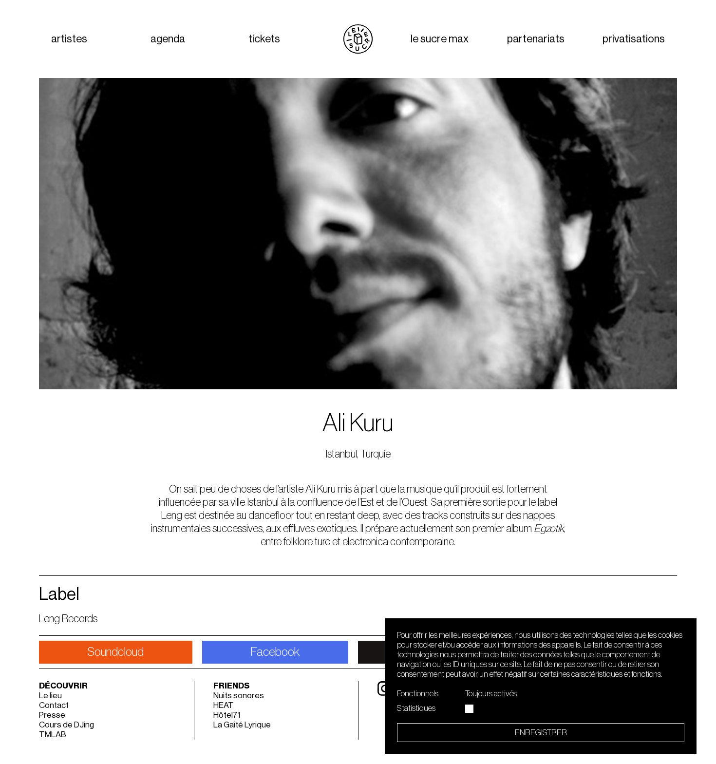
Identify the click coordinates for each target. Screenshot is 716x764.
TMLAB (52, 734)
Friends (231, 686)
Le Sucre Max (440, 39)
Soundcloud (115, 652)
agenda (168, 39)
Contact (54, 705)
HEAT (223, 705)
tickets (264, 39)
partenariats (536, 39)
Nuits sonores (238, 695)
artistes (69, 39)
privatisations (634, 39)
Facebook (275, 652)
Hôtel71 (226, 715)
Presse (52, 715)
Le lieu (50, 695)
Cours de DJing (66, 725)
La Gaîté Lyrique (242, 725)
